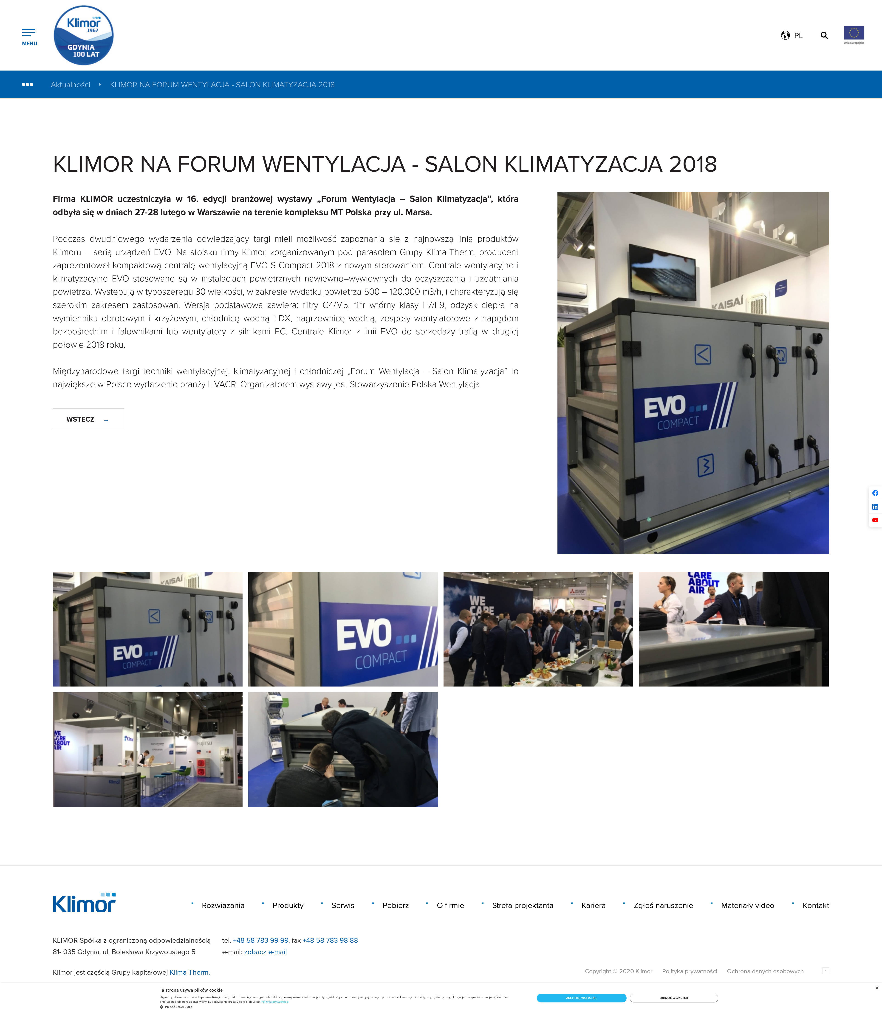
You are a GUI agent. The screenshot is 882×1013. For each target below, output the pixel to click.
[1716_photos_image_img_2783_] (148, 749)
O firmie (450, 905)
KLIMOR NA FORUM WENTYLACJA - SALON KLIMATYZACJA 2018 (222, 84)
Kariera (594, 905)
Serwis (343, 905)
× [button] (877, 988)
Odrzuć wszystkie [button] (674, 998)
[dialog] (441, 998)
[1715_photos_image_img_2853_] (734, 629)
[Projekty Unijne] (850, 35)
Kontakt (816, 905)
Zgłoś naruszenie (663, 905)
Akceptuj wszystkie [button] (581, 998)
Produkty (288, 905)
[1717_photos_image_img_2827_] (343, 749)
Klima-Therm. (190, 972)
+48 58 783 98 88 (330, 940)
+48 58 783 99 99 (260, 940)
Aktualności (70, 84)
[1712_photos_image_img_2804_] (343, 629)
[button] (342, 1007)
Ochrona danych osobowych (765, 971)
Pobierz (396, 905)
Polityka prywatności (689, 971)
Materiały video (748, 905)
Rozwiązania (223, 905)
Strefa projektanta (523, 905)
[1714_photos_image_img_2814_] (538, 629)
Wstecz (80, 419)
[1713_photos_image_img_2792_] (148, 629)
